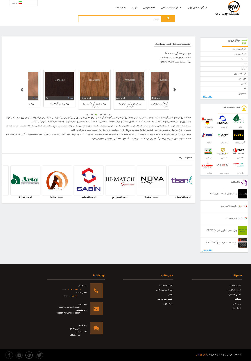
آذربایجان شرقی (239, 49)
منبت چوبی (149, 7)
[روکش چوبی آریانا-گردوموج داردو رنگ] (116, 86)
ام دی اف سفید (234, 295)
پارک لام (240, 173)
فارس (243, 84)
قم (245, 89)
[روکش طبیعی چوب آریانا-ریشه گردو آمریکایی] (151, 86)
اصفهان (243, 59)
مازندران (242, 94)
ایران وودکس (201, 355)
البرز (244, 64)
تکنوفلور (224, 158)
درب (134, 7)
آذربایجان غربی (240, 54)
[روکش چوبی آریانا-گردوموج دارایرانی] (81, 86)
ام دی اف (121, 7)
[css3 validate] (115, 352)
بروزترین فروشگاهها (164, 290)
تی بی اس (224, 173)
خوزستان (242, 79)
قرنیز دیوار (236, 308)
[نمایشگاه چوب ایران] (227, 8)
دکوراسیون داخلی (171, 7)
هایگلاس (237, 299)
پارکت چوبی (167, 304)
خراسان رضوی (240, 74)
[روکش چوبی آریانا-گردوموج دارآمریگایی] (45, 86)
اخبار (170, 295)
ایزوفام (224, 127)
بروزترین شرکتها (165, 285)
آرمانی (208, 158)
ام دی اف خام (235, 285)
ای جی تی (224, 142)
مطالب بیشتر (207, 97)
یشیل (240, 127)
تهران (243, 69)
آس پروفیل (240, 142)
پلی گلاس (237, 304)
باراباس (209, 173)
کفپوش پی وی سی (164, 299)
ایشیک (208, 142)
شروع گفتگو (75, 329)
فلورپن (240, 158)
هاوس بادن (208, 127)
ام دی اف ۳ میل (234, 290)
